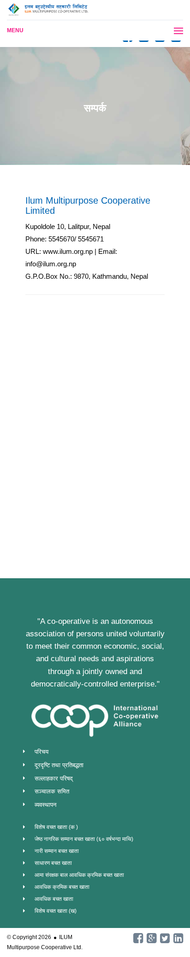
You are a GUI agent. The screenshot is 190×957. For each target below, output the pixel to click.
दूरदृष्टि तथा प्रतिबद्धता (59, 765)
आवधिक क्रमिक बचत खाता (62, 887)
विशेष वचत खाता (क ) (56, 827)
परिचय (41, 751)
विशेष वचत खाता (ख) (56, 911)
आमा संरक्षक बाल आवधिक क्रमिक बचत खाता (79, 875)
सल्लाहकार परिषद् (54, 778)
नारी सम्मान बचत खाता (57, 851)
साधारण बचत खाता (53, 863)
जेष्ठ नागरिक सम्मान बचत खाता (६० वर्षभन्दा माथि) (84, 839)
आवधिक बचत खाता (54, 899)
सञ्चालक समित (52, 791)
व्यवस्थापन (45, 804)
